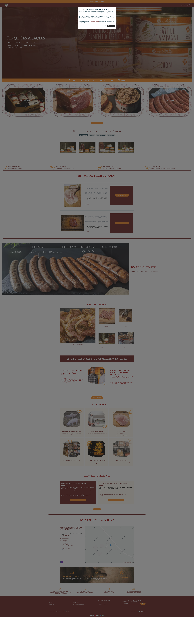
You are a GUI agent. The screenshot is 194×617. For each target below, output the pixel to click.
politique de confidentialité (94, 21)
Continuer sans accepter (99, 25)
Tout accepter (111, 25)
